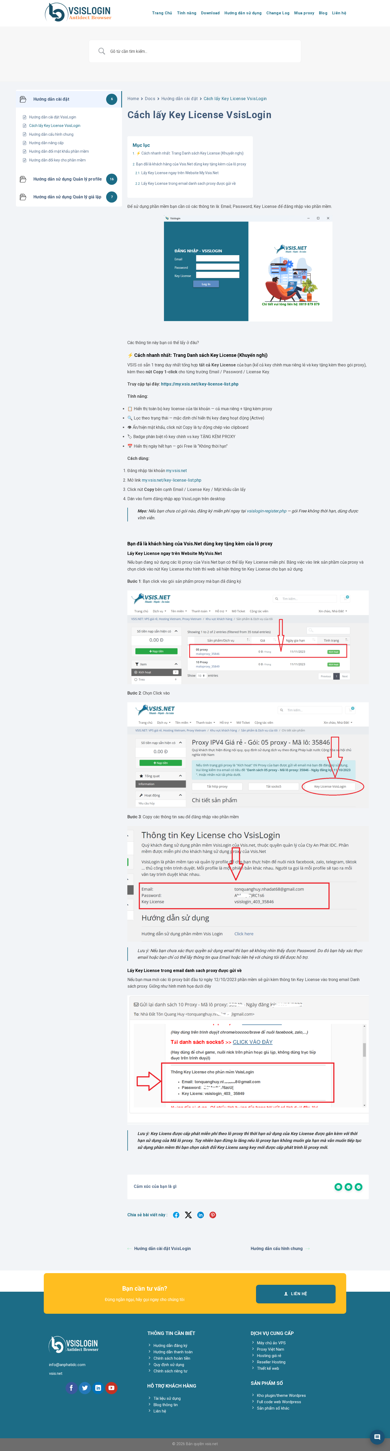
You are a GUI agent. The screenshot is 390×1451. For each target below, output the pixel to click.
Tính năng (187, 13)
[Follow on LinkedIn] (98, 1388)
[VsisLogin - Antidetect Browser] (86, 13)
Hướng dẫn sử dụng (243, 13)
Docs (150, 98)
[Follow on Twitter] (85, 1388)
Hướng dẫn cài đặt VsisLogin (162, 1248)
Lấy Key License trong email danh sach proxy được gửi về (188, 183)
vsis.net (211, 1444)
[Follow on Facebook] (72, 1388)
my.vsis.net (176, 470)
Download (210, 13)
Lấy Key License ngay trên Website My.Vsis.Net (180, 173)
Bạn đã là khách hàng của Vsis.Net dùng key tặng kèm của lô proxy (191, 164)
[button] (377, 1437)
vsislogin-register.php (266, 510)
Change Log (277, 13)
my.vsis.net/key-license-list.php (171, 480)
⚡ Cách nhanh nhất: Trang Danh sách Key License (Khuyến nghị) (190, 153)
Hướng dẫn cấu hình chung (277, 1248)
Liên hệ (339, 13)
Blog (323, 13)
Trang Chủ (162, 13)
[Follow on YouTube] (111, 1388)
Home (133, 98)
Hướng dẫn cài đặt (179, 98)
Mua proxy (304, 13)
